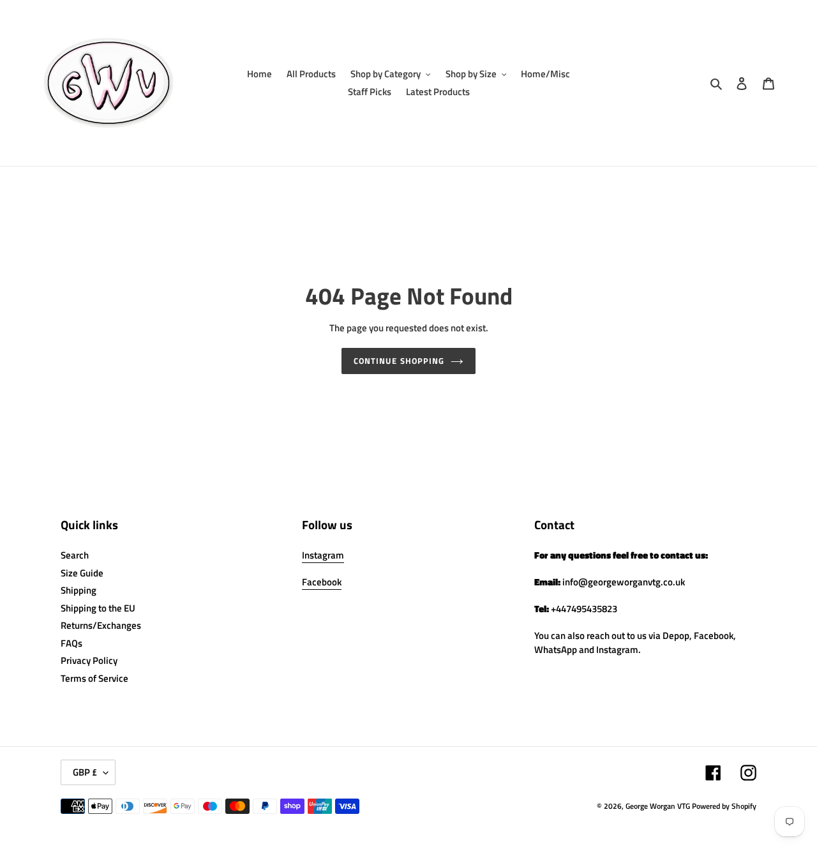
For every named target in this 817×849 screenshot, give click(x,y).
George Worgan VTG (658, 806)
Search (75, 555)
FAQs (71, 643)
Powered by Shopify (724, 806)
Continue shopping (399, 360)
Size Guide (82, 573)
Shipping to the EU (98, 608)
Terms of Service (94, 678)
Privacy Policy (89, 660)
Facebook (321, 582)
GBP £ (85, 772)
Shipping (78, 590)
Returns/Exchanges (101, 625)
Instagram (323, 555)
